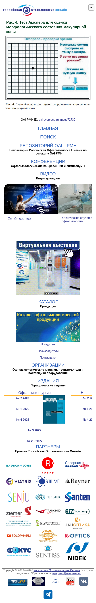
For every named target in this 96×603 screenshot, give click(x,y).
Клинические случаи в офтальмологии (77, 219)
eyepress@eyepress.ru (66, 573)
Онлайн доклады (19, 218)
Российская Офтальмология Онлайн (57, 570)
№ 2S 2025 (34, 441)
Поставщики (48, 357)
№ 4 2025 (22, 419)
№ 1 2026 (22, 409)
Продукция (48, 344)
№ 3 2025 (34, 430)
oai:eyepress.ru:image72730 (57, 119)
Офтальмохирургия (34, 393)
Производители (48, 351)
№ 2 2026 (22, 398)
